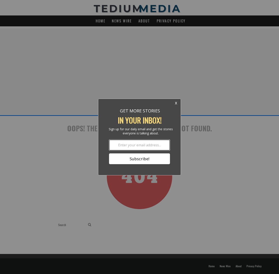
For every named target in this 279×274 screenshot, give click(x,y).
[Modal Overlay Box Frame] (139, 137)
